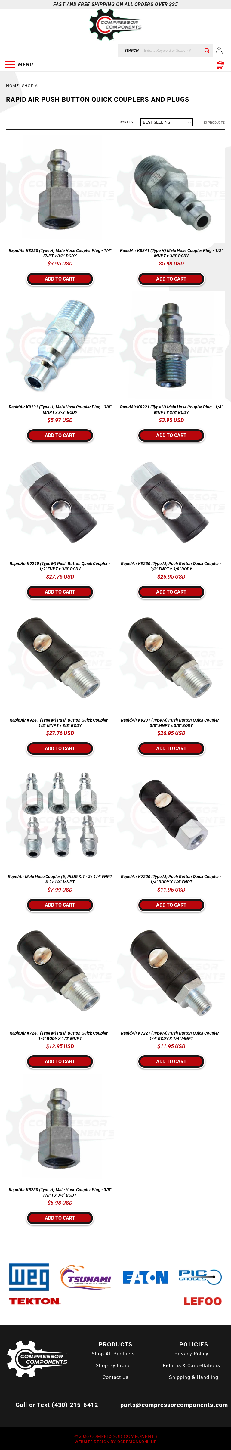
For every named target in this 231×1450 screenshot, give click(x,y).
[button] (35, 64)
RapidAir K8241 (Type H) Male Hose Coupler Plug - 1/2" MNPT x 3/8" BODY (171, 253)
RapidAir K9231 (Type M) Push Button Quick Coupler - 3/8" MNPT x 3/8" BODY (171, 723)
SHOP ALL (32, 85)
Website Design (92, 1441)
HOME (12, 85)
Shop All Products (113, 1354)
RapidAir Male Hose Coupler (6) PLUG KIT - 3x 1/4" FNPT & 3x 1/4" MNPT (60, 879)
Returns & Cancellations (191, 1365)
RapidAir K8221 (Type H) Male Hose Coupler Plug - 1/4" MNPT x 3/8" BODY (171, 410)
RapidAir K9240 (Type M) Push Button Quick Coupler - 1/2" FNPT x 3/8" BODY (60, 566)
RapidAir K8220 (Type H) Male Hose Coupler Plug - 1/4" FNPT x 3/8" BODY (60, 253)
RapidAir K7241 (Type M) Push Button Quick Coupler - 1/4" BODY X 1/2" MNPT (60, 1036)
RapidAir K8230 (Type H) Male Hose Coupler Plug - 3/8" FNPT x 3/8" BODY (60, 1192)
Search (131, 50)
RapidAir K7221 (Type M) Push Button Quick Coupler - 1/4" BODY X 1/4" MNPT (171, 1036)
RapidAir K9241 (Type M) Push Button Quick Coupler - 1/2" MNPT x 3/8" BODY (60, 723)
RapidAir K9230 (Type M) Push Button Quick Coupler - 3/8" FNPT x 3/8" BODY (171, 566)
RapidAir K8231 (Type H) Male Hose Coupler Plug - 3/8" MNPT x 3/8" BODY (60, 410)
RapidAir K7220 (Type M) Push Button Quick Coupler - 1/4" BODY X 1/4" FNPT (171, 879)
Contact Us (116, 1377)
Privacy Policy (191, 1354)
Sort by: (127, 122)
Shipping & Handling (193, 1377)
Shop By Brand (113, 1365)
